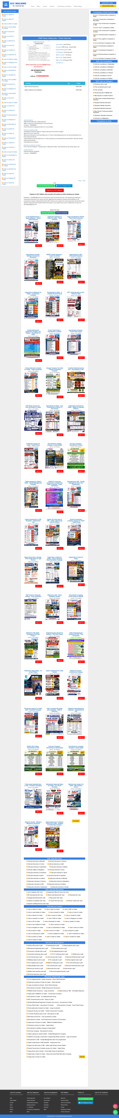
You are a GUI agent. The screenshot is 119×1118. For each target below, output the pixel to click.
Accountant (47, 1100)
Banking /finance (31, 1105)
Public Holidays (78, 6)
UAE (11, 1098)
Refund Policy (64, 1105)
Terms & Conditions (66, 1102)
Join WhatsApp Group (86, 1099)
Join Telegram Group (86, 1102)
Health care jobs (31, 1100)
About (38, 6)
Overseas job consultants (64, 6)
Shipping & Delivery (66, 1109)
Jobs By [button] (51, 6)
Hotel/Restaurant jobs (32, 1102)
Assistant (46, 1105)
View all (82, 1056)
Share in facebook (62, 212)
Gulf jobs (67, 1111)
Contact (45, 6)
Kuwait (11, 1102)
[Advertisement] (54, 22)
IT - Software (30, 1107)
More (11, 1111)
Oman (11, 1107)
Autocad (46, 1107)
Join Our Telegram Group (64, 185)
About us (63, 1098)
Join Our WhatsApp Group (46, 185)
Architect (46, 1102)
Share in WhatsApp (48, 212)
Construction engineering (33, 1109)
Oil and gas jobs (31, 1098)
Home (32, 6)
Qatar (11, 1105)
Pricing (62, 1107)
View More (76, 821)
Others (11, 1109)
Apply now (38, 245)
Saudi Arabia (13, 1100)
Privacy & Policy (65, 1100)
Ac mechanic (47, 1098)
